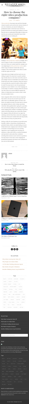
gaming (15, 291)
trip (4, 307)
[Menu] (2, 5)
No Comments (17, 20)
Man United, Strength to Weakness (11, 266)
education (5, 286)
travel (13, 304)
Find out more (18, 352)
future (20, 289)
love (24, 294)
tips (9, 304)
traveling (19, 304)
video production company (13, 60)
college (16, 281)
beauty (3, 358)
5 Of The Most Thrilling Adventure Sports (12, 264)
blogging (15, 358)
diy (19, 284)
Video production (5, 23)
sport (23, 299)
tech (4, 304)
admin (10, 20)
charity (10, 281)
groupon (21, 291)
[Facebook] (12, 249)
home (9, 294)
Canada (4, 281)
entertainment (13, 286)
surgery (23, 302)
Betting (9, 358)
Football (11, 289)
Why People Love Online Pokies (10, 261)
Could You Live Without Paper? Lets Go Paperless (14, 196)
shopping (18, 299)
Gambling (5, 291)
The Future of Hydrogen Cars (9, 236)
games (11, 291)
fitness (5, 289)
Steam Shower (11, 302)
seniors (12, 299)
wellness (16, 307)
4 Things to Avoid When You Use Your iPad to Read (14, 218)
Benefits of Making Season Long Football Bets (13, 269)
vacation (9, 307)
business (21, 358)
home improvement (17, 294)
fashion (20, 286)
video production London (17, 66)
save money (5, 299)
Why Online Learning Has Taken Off (11, 259)
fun (16, 289)
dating (14, 284)
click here (3, 394)
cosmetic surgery (7, 284)
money (21, 371)
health (4, 294)
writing (21, 307)
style (18, 302)
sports (4, 302)
